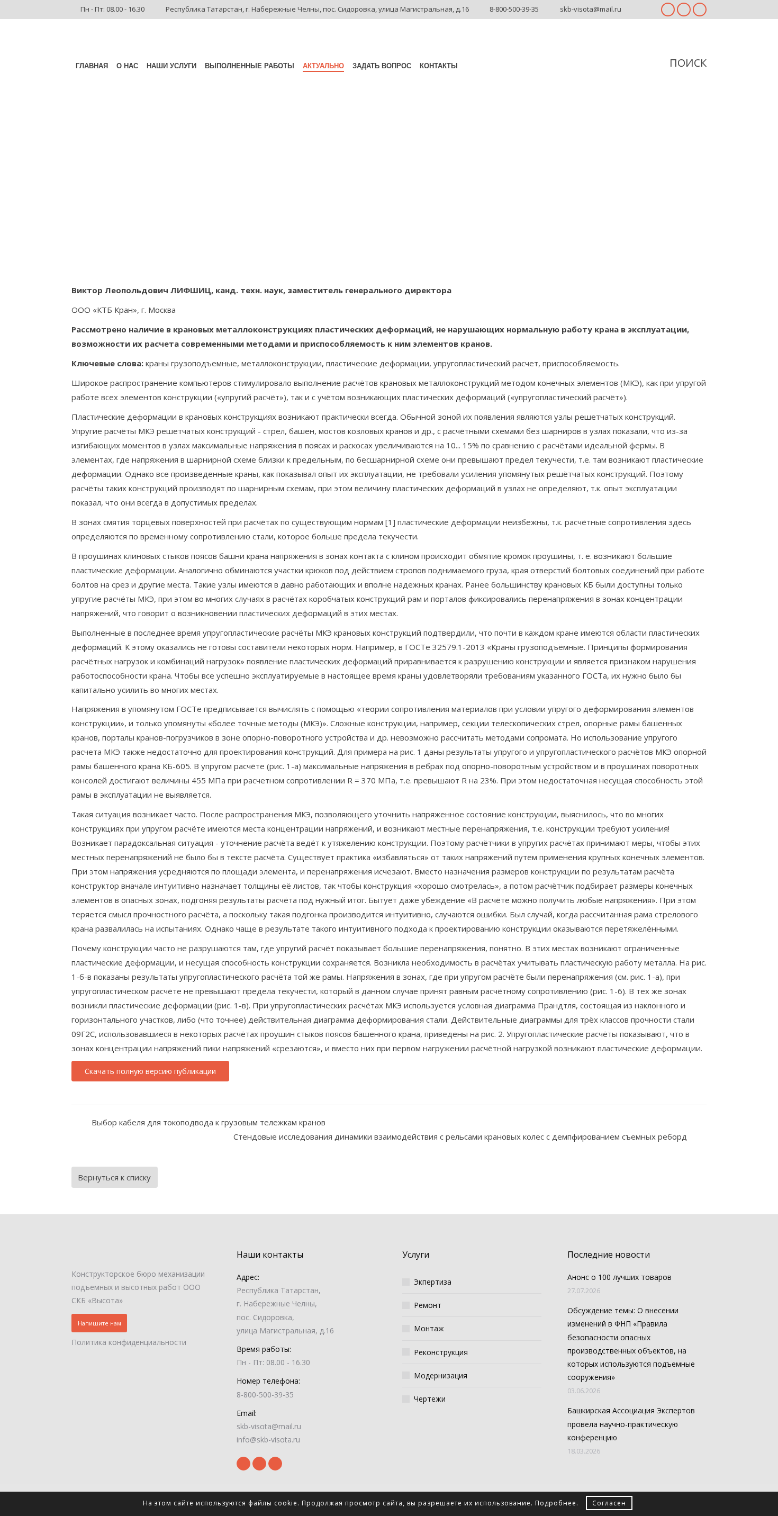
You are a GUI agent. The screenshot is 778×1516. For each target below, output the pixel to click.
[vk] (700, 9)
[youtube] (684, 9)
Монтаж (429, 1328)
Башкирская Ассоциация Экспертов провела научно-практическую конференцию (631, 1423)
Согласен (609, 1503)
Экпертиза (432, 1282)
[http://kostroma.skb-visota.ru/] (141, 1253)
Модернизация (440, 1375)
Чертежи (430, 1399)
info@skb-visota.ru (268, 1439)
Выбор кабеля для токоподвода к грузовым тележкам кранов (208, 1122)
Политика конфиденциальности (128, 1342)
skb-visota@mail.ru (590, 9)
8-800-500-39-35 (514, 9)
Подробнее (555, 1503)
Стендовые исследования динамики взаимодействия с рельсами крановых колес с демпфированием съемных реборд (460, 1136)
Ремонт (427, 1305)
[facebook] (668, 9)
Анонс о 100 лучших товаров (619, 1277)
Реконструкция (441, 1352)
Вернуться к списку (114, 1177)
